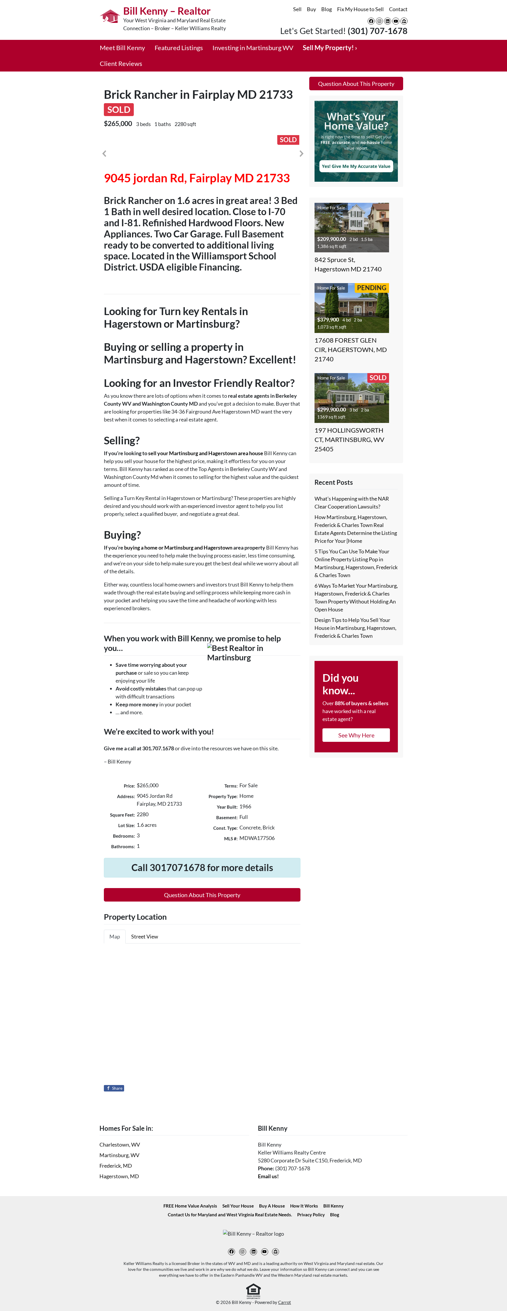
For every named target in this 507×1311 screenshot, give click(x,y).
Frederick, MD (115, 1165)
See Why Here (356, 735)
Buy (311, 9)
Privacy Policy (311, 1214)
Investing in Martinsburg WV (252, 48)
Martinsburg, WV (119, 1155)
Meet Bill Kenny (122, 48)
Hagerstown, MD (119, 1176)
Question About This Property (202, 894)
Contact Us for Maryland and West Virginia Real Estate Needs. (230, 1214)
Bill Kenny (333, 1205)
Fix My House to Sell (360, 9)
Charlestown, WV (119, 1144)
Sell (297, 9)
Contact (398, 9)
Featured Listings (179, 48)
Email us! (268, 1176)
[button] (104, 153)
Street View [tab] (144, 936)
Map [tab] (114, 936)
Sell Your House (238, 1205)
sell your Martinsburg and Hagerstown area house (205, 453)
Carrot (284, 1302)
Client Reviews (121, 63)
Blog (326, 9)
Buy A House (272, 1205)
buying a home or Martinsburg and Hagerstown (178, 547)
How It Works (304, 1205)
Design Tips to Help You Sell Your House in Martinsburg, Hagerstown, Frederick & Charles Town (355, 628)
